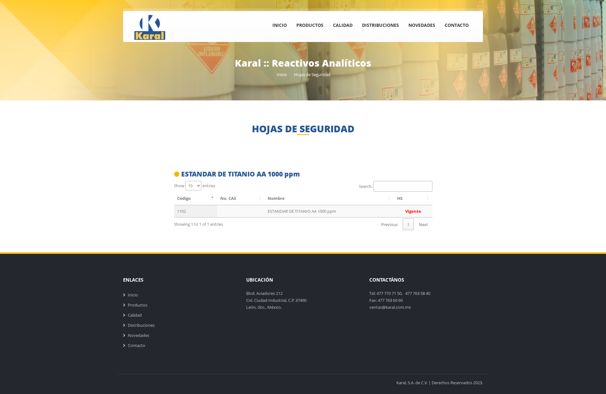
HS (399, 198)
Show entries (194, 185)
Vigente (413, 211)
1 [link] (408, 224)
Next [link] (423, 224)
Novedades (421, 25)
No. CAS (228, 198)
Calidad (343, 25)
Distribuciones (380, 25)
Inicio (279, 25)
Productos (310, 25)
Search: (365, 186)
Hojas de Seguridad (312, 74)
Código (184, 198)
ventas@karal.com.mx (390, 307)
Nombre (276, 198)
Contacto (457, 25)
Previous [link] (389, 224)
